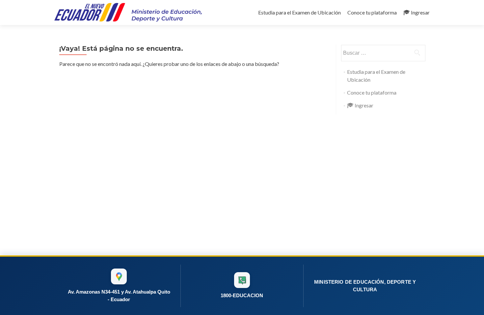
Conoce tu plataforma (372, 12)
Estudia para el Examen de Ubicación (299, 12)
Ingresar (420, 12)
